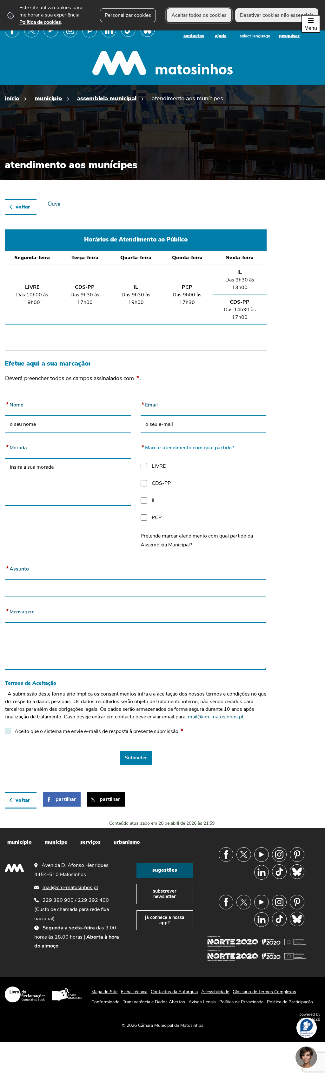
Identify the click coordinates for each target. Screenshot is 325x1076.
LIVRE (159, 466)
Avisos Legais (202, 1002)
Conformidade (105, 1002)
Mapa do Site (104, 992)
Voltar (23, 206)
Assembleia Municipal (106, 98)
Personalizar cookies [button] (128, 15)
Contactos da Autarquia (174, 992)
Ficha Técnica (134, 992)
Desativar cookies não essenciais (277, 15)
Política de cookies (40, 22)
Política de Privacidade (241, 1002)
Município (48, 98)
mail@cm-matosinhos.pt (215, 716)
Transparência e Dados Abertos (154, 1002)
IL (154, 500)
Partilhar (66, 799)
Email (149, 403)
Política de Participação (290, 1002)
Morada (16, 446)
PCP (157, 517)
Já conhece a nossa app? (164, 920)
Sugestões (164, 870)
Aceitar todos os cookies (199, 15)
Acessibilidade (215, 992)
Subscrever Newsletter (164, 894)
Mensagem (20, 610)
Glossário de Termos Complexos (264, 992)
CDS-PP (161, 483)
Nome (14, 403)
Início (12, 98)
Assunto (17, 567)
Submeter (136, 757)
